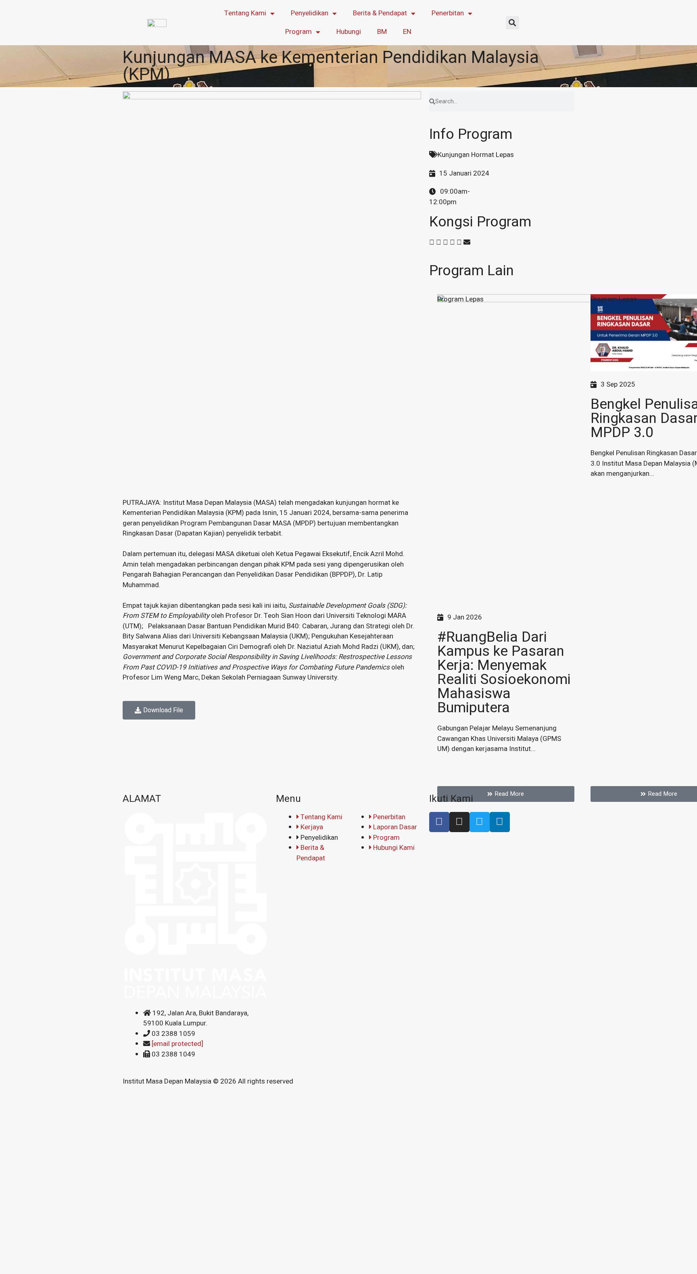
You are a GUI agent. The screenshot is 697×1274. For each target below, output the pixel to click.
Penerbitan (448, 13)
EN (407, 32)
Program (298, 32)
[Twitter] (480, 822)
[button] (512, 22)
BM (382, 32)
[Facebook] (439, 822)
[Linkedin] (500, 822)
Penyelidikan (309, 13)
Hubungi (348, 32)
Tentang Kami (245, 13)
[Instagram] (459, 822)
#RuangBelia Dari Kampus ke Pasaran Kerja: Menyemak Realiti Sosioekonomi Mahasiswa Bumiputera (504, 672)
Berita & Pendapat (380, 13)
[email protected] (177, 1044)
